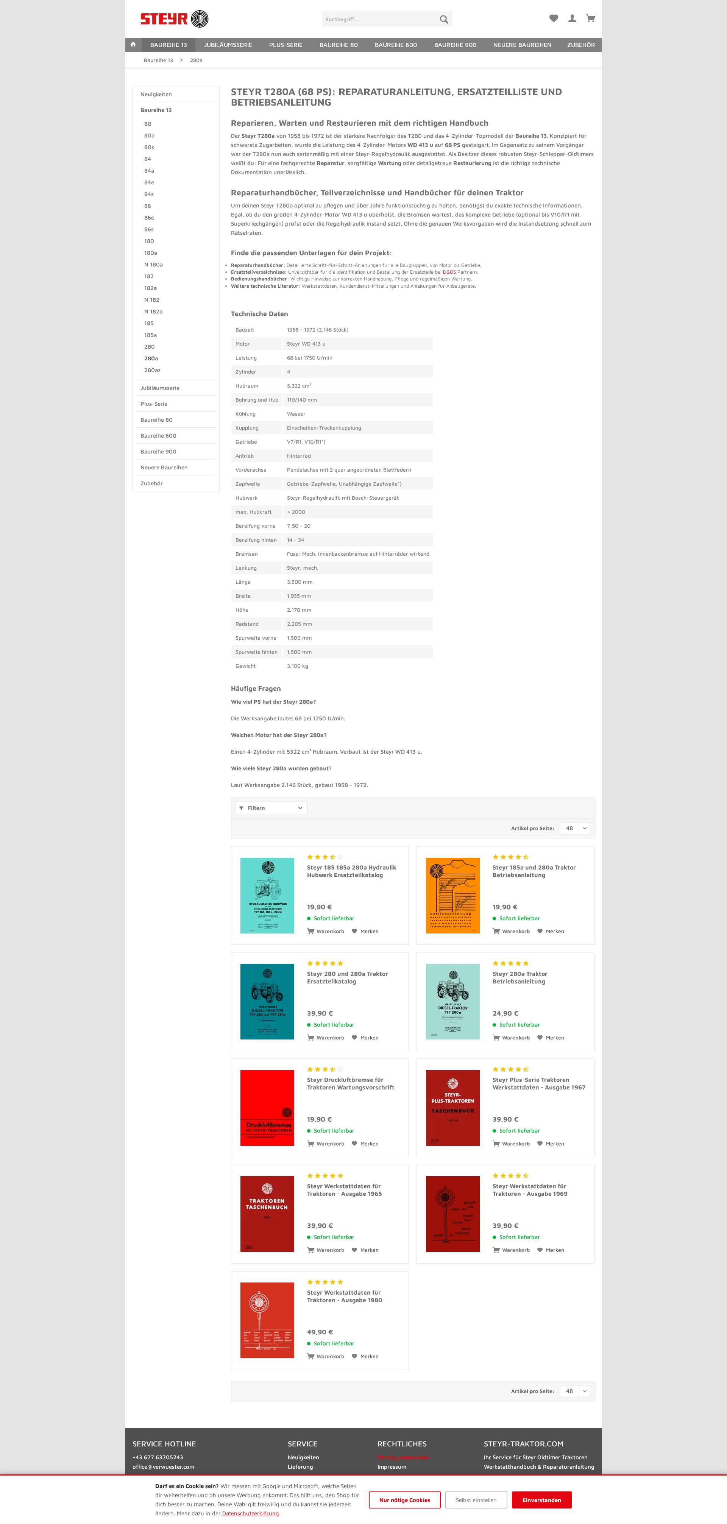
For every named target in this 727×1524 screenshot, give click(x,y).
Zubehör (151, 483)
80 (147, 123)
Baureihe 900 (158, 451)
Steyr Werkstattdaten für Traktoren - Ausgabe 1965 (344, 1190)
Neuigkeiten (156, 94)
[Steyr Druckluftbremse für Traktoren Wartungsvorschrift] (267, 1107)
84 (147, 159)
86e (149, 217)
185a (150, 335)
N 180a (153, 264)
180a (150, 252)
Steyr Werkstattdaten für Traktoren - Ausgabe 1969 (530, 1190)
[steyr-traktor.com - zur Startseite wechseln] (174, 18)
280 (149, 346)
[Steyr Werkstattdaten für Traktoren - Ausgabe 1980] (267, 1320)
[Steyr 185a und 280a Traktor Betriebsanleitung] (453, 895)
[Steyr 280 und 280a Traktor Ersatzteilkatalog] (267, 1001)
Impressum (392, 1466)
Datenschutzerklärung (250, 1513)
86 (147, 206)
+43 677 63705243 (158, 1457)
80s (149, 147)
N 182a (153, 311)
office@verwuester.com (163, 1466)
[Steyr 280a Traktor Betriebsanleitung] (453, 1001)
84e (149, 182)
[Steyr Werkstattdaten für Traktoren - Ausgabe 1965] (267, 1214)
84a (149, 170)
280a (151, 358)
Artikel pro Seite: (533, 828)
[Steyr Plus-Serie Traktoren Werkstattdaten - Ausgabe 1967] (453, 1107)
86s (149, 229)
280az (152, 370)
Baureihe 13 (156, 110)
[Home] (133, 45)
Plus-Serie (153, 403)
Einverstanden (542, 1500)
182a (150, 288)
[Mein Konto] (572, 17)
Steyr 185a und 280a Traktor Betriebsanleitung (534, 871)
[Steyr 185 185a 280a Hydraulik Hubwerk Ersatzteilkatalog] (267, 895)
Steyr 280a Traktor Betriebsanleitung (520, 977)
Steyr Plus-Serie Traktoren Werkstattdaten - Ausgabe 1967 (539, 1083)
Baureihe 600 (158, 435)
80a (149, 135)
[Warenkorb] (590, 17)
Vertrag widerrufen (403, 1457)
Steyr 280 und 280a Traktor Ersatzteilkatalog (347, 977)
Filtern (255, 807)
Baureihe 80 (156, 419)
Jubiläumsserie (159, 388)
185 (149, 323)
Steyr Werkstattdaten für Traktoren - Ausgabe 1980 (344, 1296)
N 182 (151, 299)
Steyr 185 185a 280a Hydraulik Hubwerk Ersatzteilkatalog (351, 871)
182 (149, 276)
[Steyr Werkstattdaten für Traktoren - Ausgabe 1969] (453, 1214)
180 (149, 241)
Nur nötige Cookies (404, 1500)
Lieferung (300, 1466)
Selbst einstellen (476, 1500)
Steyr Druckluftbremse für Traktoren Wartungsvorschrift (351, 1083)
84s (149, 194)
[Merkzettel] (553, 17)
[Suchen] (444, 18)
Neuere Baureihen (164, 467)
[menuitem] (387, 18)
